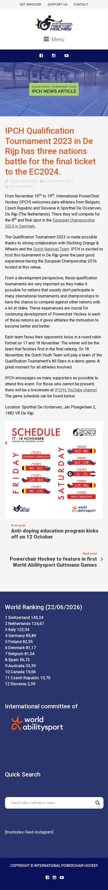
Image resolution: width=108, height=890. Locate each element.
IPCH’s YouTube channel (76, 390)
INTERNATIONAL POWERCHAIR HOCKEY (66, 866)
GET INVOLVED (30, 4)
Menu (57, 39)
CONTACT (80, 4)
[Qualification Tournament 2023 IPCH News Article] (54, 89)
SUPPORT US (57, 4)
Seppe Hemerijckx (24, 181)
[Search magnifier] (97, 802)
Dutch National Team (51, 249)
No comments (21, 186)
